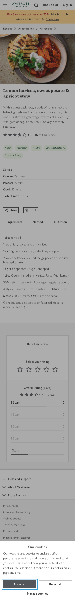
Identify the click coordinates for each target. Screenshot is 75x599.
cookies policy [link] (62, 568)
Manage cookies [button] (37, 593)
